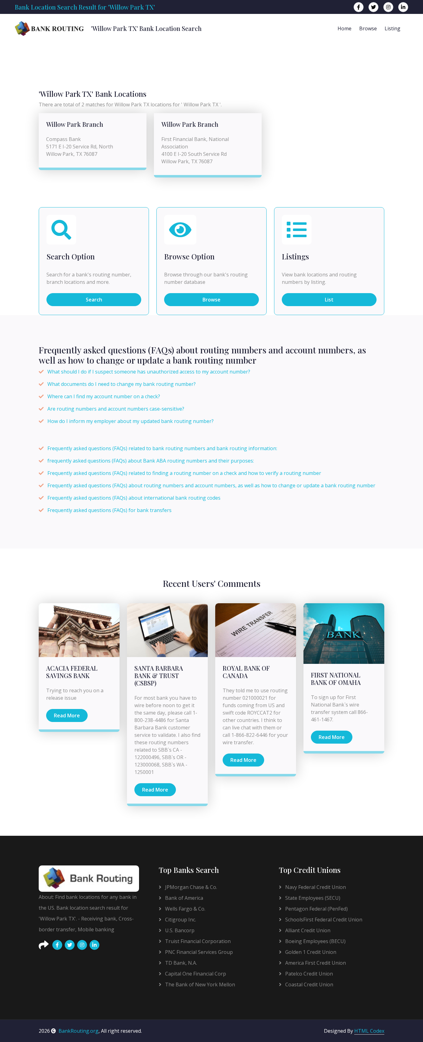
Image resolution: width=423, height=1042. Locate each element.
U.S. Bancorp (179, 930)
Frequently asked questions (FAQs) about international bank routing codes (133, 497)
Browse (368, 28)
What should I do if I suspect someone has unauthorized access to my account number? (148, 371)
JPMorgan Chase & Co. (190, 887)
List (329, 299)
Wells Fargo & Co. (184, 908)
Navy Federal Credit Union (315, 887)
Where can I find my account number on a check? (103, 396)
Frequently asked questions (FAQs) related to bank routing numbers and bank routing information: (162, 448)
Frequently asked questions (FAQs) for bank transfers (109, 510)
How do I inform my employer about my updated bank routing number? (130, 421)
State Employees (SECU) (312, 898)
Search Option (70, 256)
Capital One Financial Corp (195, 973)
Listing (392, 28)
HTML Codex (369, 1030)
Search (94, 299)
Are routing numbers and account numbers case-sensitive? (115, 408)
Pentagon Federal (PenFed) (316, 908)
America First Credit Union (315, 962)
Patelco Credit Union (308, 973)
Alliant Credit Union (307, 930)
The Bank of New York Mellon (199, 984)
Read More (67, 715)
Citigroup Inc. (180, 919)
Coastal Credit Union (308, 984)
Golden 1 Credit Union (310, 952)
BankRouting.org (78, 1030)
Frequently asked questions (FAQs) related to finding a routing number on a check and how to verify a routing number (184, 473)
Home (344, 28)
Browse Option (189, 256)
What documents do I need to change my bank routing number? (121, 384)
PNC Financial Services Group (198, 952)
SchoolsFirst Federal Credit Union (323, 919)
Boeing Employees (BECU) (315, 941)
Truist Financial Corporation (197, 941)
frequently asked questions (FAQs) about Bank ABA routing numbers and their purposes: (150, 460)
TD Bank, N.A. (180, 962)
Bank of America (183, 898)
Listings (295, 256)
